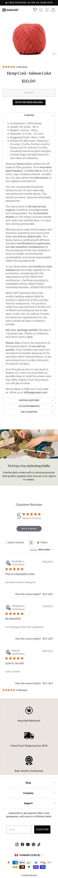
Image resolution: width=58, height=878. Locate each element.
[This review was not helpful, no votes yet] (49, 594)
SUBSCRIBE (42, 829)
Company (28, 792)
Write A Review (29, 528)
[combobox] (41, 550)
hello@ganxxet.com (35, 392)
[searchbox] (16, 542)
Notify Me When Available (29, 102)
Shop (28, 782)
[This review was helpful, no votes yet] (44, 594)
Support (28, 803)
